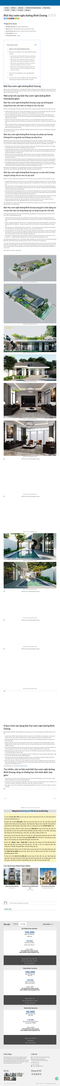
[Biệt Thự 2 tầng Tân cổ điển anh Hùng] (48, 876)
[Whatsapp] (17, 18)
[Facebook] (4, 18)
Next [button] (55, 879)
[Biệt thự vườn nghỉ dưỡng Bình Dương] (30, 798)
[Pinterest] (11, 18)
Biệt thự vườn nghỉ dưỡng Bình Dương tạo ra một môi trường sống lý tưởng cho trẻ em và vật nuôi (23, 63)
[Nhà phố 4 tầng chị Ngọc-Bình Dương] (12, 876)
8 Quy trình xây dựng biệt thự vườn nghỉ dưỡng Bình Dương (21, 74)
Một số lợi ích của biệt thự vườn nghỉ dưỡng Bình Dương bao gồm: (22, 52)
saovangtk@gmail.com (37, 1066)
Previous (5, 798)
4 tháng (18, 35)
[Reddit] (8, 18)
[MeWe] (13, 18)
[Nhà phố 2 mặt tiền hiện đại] (7, 1079)
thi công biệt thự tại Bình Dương (19, 766)
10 (34, 807)
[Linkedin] (10, 18)
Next (54, 798)
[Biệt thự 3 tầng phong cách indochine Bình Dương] (49, 15)
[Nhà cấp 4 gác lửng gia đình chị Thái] (7, 1075)
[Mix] (15, 18)
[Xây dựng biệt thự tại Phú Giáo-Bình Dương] (55, 15)
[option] (12, 878)
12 (37, 807)
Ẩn (35, 44)
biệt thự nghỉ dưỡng (16, 250)
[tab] (15, 924)
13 (38, 807)
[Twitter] (6, 18)
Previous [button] (5, 879)
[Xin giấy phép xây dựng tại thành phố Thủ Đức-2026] (30, 876)
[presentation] (15, 924)
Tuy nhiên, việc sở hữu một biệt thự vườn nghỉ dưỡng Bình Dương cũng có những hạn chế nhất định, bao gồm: (23, 78)
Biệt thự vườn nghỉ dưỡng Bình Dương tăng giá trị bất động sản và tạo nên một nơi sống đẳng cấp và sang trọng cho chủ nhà (23, 68)
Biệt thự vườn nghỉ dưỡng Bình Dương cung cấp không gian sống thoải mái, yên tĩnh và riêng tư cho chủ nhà (23, 56)
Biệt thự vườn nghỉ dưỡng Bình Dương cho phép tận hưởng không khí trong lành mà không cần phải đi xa (23, 60)
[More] (18, 18)
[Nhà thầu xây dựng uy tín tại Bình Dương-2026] (13, 1079)
